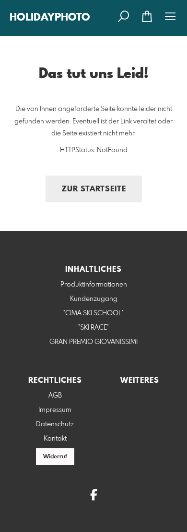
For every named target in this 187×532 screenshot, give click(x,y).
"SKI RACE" (93, 327)
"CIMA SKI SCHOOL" (93, 313)
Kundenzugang (93, 299)
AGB (55, 395)
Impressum (54, 410)
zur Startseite (93, 189)
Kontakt (55, 438)
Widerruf (55, 457)
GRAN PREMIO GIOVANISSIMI (93, 342)
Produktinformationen (93, 284)
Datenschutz (55, 424)
